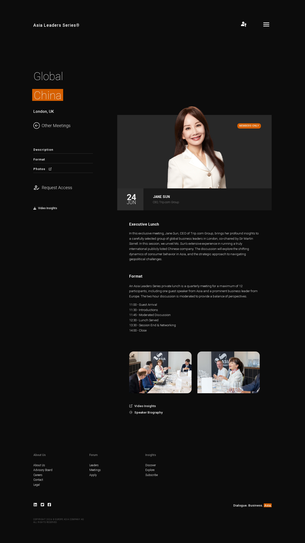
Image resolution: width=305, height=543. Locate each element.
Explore (149, 470)
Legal (36, 484)
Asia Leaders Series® (56, 25)
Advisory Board (42, 470)
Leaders (94, 465)
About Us (39, 465)
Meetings (95, 470)
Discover (150, 465)
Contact (38, 479)
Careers (37, 475)
